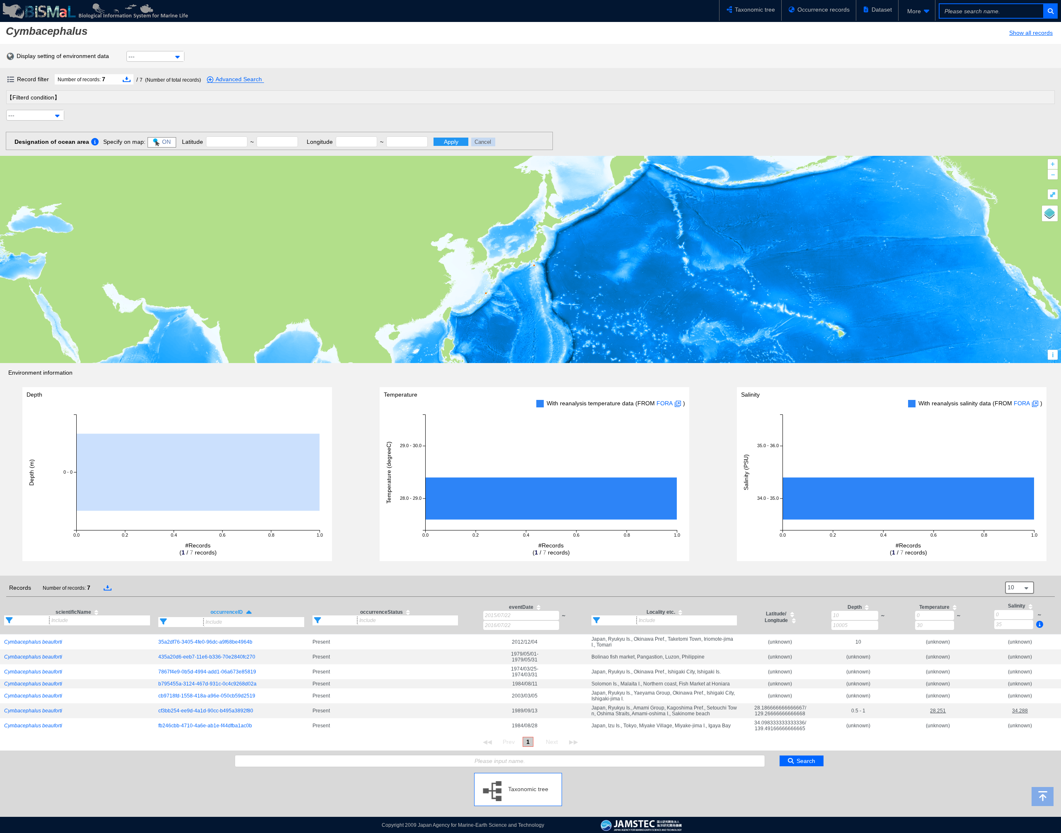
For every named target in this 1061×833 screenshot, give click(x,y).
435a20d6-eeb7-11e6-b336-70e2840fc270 (206, 657)
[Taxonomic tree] (518, 776)
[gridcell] (77, 641)
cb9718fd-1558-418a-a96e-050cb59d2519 (206, 696)
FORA (664, 403)
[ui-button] (1050, 11)
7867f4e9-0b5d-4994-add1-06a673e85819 (207, 672)
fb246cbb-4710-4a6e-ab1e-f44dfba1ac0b (205, 726)
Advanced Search (239, 79)
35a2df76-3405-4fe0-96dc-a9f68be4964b (205, 642)
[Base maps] (1050, 213)
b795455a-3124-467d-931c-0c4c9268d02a (207, 684)
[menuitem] (916, 11)
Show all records (1031, 32)
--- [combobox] (131, 56)
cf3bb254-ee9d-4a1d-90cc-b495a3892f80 (205, 711)
